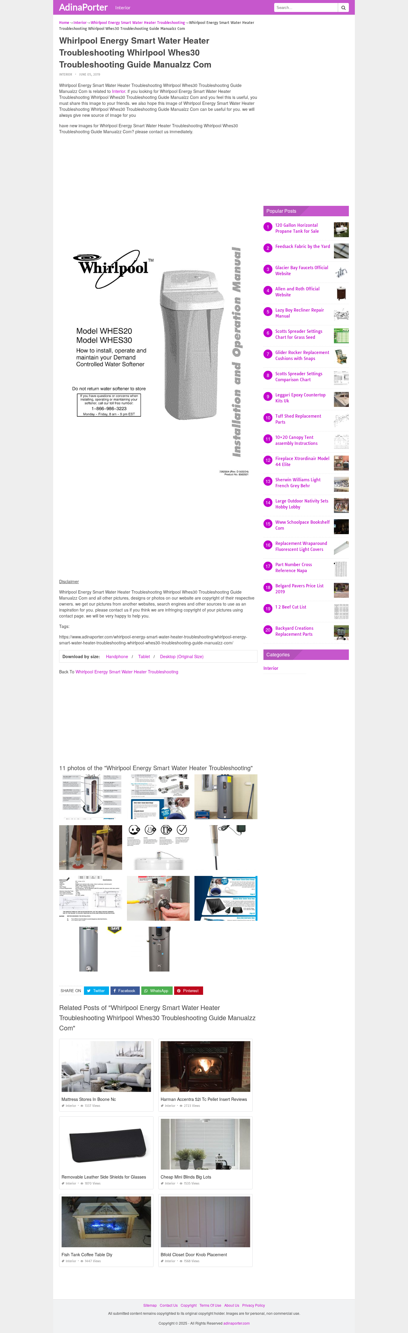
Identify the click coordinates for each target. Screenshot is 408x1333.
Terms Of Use (210, 1305)
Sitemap (150, 1305)
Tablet (144, 656)
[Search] (343, 7)
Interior (123, 7)
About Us (231, 1305)
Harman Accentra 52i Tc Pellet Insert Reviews (204, 1099)
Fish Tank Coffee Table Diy (87, 1254)
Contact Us (169, 1305)
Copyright (189, 1305)
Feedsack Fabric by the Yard (302, 246)
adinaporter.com (236, 1323)
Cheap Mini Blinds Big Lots (186, 1177)
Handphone (117, 656)
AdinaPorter (83, 6)
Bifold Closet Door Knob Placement (194, 1254)
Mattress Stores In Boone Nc (89, 1099)
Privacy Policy (253, 1305)
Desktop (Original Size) (182, 656)
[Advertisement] (158, 181)
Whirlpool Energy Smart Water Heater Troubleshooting (127, 672)
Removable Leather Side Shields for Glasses (104, 1177)
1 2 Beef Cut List (290, 607)
